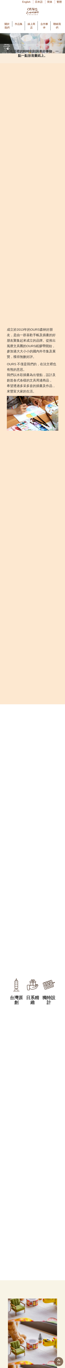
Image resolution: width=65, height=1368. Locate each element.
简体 (49, 1)
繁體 (59, 1)
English (26, 1)
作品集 (18, 23)
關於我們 (7, 25)
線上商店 (31, 25)
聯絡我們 (57, 25)
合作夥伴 (44, 25)
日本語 (39, 1)
